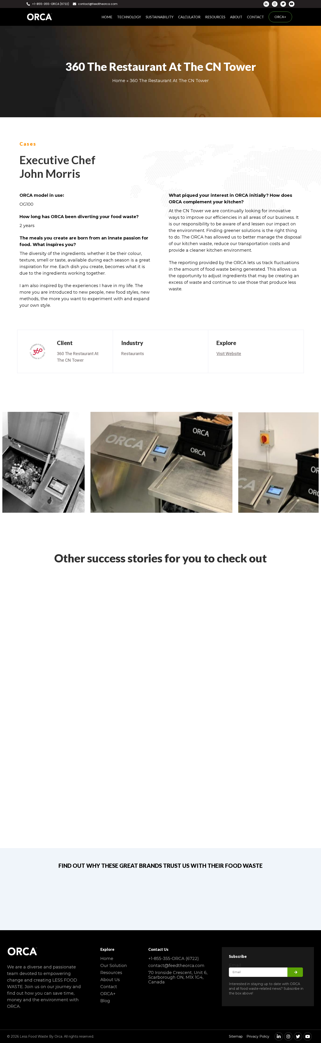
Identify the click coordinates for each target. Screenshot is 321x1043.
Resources (215, 17)
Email (235, 965)
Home (107, 17)
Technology (129, 17)
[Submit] (295, 972)
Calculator (189, 17)
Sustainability (159, 17)
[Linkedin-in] (266, 4)
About (236, 17)
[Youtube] (291, 4)
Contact (255, 17)
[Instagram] (275, 4)
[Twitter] (283, 4)
